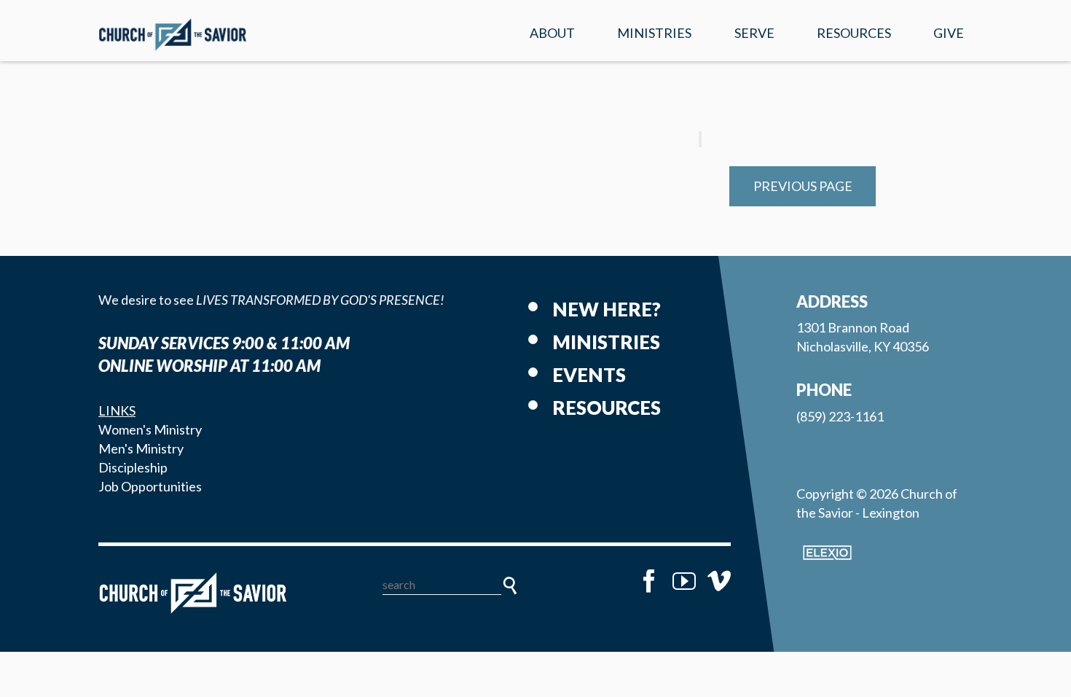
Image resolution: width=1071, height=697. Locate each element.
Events (589, 374)
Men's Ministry (141, 448)
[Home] (193, 593)
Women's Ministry (150, 429)
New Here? (606, 309)
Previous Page (802, 186)
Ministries (654, 33)
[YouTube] (684, 581)
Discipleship (133, 467)
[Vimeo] (719, 581)
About (552, 33)
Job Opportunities (150, 486)
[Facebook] (649, 581)
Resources (854, 33)
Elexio (827, 552)
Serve (754, 33)
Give (948, 33)
